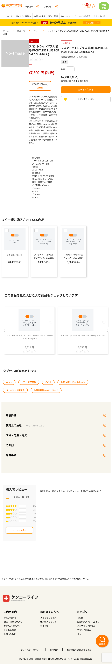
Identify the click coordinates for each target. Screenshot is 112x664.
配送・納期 (53, 16)
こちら (70, 579)
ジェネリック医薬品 (15, 390)
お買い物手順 (39, 16)
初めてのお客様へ (23, 16)
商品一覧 (21, 30)
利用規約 (54, 649)
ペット (36, 30)
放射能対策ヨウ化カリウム (46, 390)
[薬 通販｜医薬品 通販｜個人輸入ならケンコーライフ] (11, 7)
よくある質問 (85, 16)
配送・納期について (13, 621)
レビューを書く (19, 530)
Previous (4, 329)
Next (108, 329)
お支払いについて (68, 16)
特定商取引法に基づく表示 (79, 649)
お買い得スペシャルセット (73, 382)
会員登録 (104, 6)
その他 (48, 382)
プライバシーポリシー (31, 649)
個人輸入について (48, 621)
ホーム (10, 16)
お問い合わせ (99, 16)
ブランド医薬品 (29, 382)
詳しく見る (90, 22)
